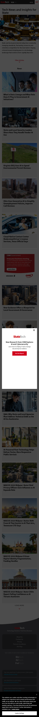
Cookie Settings (19, 713)
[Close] (36, 694)
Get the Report (19, 353)
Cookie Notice (15, 709)
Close (34, 330)
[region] (19, 704)
